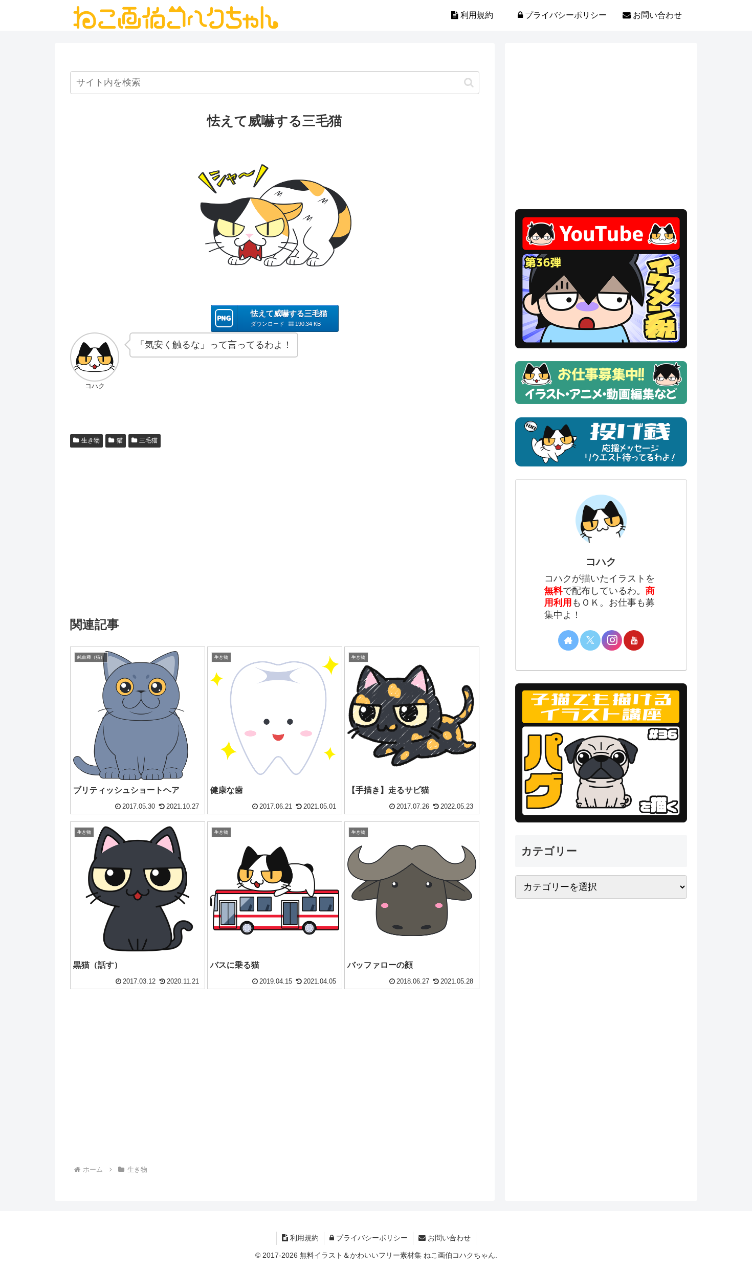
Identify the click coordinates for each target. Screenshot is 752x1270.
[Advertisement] (274, 528)
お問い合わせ (448, 1238)
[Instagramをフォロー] (612, 640)
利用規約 (303, 1238)
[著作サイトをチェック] (568, 640)
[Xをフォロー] (590, 640)
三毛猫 (148, 440)
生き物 (90, 440)
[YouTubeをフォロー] (634, 640)
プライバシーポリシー (371, 1238)
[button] (469, 82)
